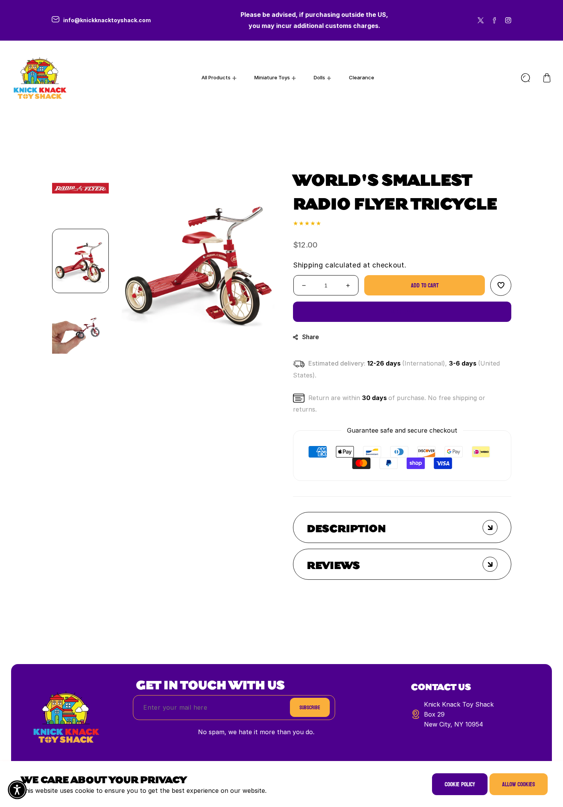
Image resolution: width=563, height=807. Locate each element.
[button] (547, 78)
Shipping (308, 265)
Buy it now (402, 311)
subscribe (310, 707)
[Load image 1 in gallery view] (80, 261)
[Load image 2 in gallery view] (80, 334)
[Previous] (80, 142)
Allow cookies (518, 784)
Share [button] (310, 337)
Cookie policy (460, 784)
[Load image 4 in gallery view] (80, 188)
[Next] (80, 379)
